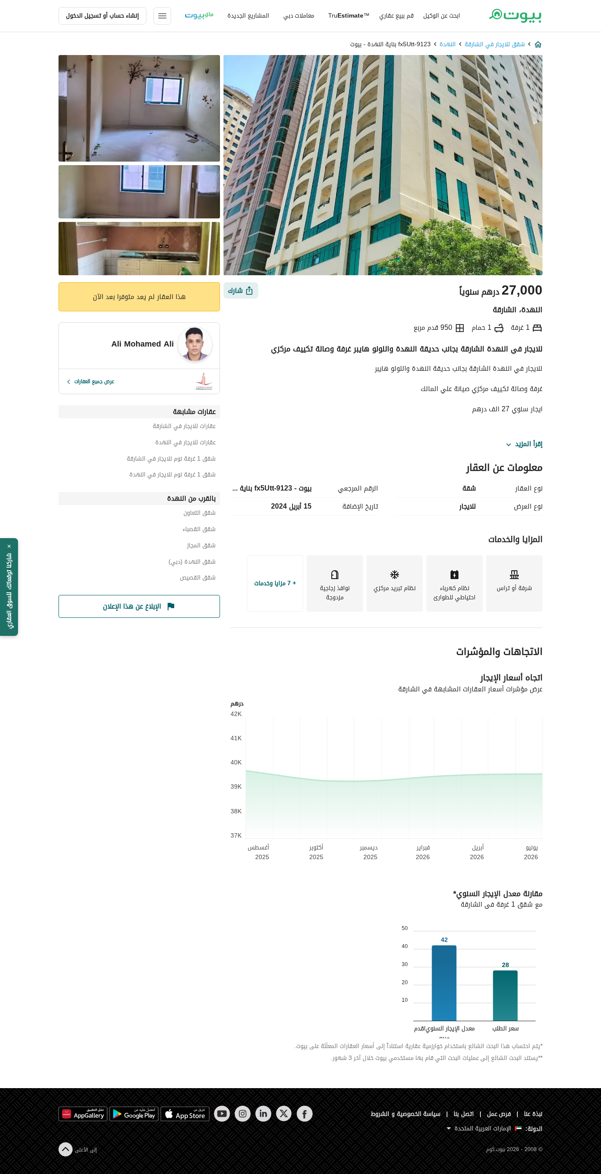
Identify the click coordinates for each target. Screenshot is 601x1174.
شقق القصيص (198, 578)
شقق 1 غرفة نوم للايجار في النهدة (172, 475)
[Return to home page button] (514, 16)
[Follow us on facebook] (305, 1114)
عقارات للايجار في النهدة (185, 443)
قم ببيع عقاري (396, 16)
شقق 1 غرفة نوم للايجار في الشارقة (171, 460)
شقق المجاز (201, 546)
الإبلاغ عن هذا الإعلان (132, 606)
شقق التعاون (199, 514)
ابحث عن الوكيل (441, 16)
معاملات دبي (298, 16)
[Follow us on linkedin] (263, 1114)
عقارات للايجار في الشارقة (184, 427)
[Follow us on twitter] (284, 1114)
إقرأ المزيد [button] (528, 444)
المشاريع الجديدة (248, 16)
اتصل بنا (464, 1114)
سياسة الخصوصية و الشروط (406, 1114)
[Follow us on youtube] (222, 1114)
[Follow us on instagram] (243, 1114)
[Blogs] (199, 16)
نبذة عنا (533, 1114)
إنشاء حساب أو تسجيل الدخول (102, 16)
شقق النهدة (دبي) (192, 563)
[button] (9, 587)
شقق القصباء (199, 530)
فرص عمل (499, 1114)
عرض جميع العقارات (94, 381)
